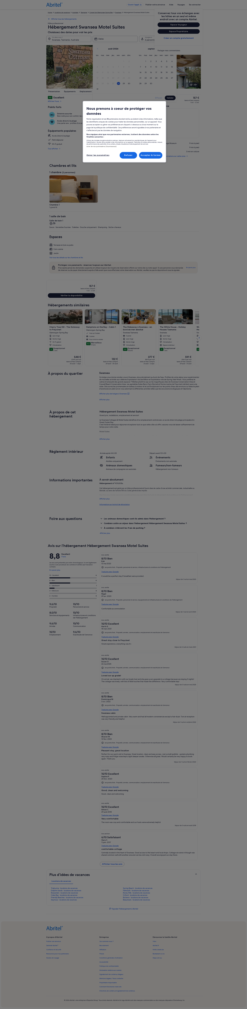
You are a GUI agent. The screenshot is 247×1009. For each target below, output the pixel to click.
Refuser (128, 155)
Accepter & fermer (151, 155)
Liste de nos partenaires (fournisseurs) (101, 146)
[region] (124, 131)
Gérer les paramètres (97, 155)
